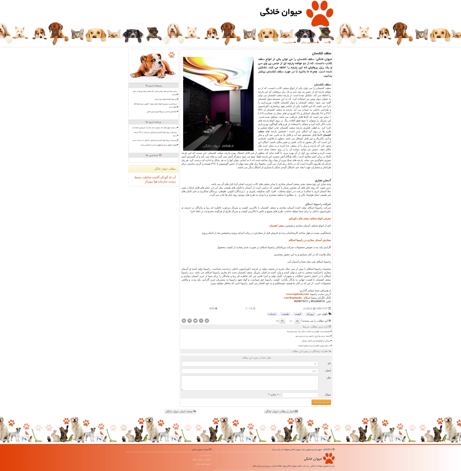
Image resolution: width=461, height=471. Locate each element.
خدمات (272, 314)
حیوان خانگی (281, 11)
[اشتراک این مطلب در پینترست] (189, 320)
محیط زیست (288, 42)
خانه (326, 42)
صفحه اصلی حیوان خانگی (179, 411)
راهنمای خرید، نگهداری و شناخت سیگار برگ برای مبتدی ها (308, 331)
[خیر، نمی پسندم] (282, 321)
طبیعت (285, 314)
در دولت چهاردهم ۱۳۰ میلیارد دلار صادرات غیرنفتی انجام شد (154, 127)
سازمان (162, 181)
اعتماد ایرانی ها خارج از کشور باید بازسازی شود (312, 336)
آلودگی (163, 177)
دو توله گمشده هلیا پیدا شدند (166, 99)
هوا (155, 181)
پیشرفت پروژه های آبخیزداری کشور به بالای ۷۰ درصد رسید (155, 140)
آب (174, 177)
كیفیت (298, 314)
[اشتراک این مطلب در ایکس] (195, 320)
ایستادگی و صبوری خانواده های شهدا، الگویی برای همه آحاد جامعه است (155, 105)
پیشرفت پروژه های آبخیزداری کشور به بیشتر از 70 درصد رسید (155, 134)
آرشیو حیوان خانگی (203, 464)
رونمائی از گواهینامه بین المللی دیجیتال (316, 341)
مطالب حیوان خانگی (309, 42)
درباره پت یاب (205, 455)
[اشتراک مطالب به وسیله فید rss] (183, 320)
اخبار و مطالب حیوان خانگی (280, 411)
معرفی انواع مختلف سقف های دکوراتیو (310, 218)
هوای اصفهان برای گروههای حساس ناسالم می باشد (158, 145)
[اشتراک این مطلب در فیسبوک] (201, 320)
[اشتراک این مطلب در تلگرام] (206, 320)
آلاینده (155, 177)
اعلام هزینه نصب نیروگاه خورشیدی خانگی (162, 111)
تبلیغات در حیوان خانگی (201, 459)
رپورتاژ (310, 314)
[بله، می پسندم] (297, 321)
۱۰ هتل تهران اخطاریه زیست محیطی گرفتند (314, 345)
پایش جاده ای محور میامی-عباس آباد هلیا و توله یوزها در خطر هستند (155, 92)
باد (170, 177)
